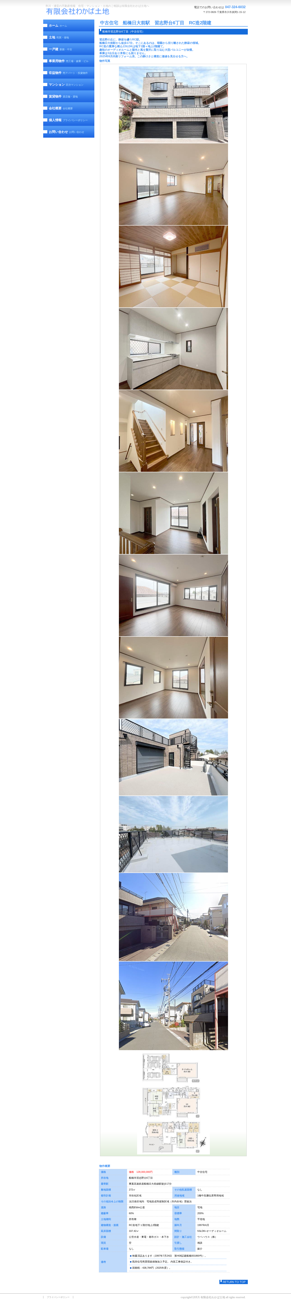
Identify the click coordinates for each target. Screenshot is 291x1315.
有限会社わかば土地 (78, 11)
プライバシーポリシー (58, 1297)
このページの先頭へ (233, 1282)
